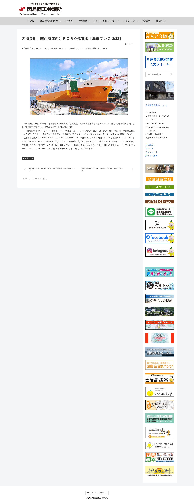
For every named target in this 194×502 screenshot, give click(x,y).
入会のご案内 (151, 155)
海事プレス (29, 158)
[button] (170, 74)
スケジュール (151, 152)
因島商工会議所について (156, 105)
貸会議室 (149, 145)
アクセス (149, 148)
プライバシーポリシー (97, 493)
